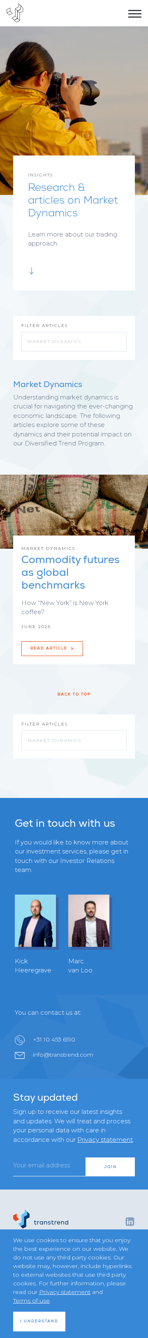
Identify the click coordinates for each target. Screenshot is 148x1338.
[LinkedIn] (130, 1221)
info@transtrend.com (63, 1054)
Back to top (74, 694)
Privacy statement (105, 1139)
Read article (49, 648)
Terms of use (31, 1300)
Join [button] (110, 1166)
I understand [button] (39, 1321)
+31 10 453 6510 (54, 1039)
